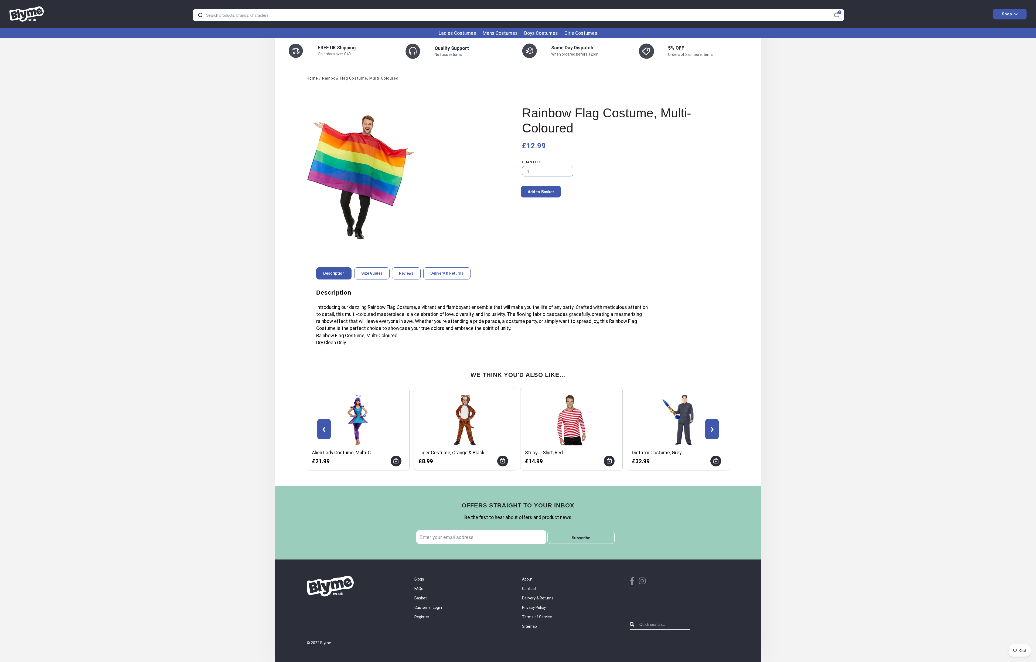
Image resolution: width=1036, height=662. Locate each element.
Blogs (419, 579)
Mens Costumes (500, 33)
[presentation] (324, 429)
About (527, 579)
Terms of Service (537, 617)
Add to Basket (541, 191)
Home (312, 78)
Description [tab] (334, 273)
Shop (1007, 14)
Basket (420, 598)
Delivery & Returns (538, 598)
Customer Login (428, 607)
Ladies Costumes (457, 33)
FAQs (418, 588)
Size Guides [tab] (372, 273)
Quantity (531, 162)
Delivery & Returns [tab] (447, 273)
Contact (529, 588)
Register (421, 617)
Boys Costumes (541, 33)
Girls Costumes (580, 33)
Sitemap (529, 626)
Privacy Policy (534, 607)
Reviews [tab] (406, 273)
